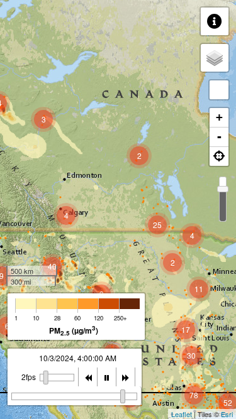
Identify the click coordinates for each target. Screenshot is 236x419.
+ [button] (219, 117)
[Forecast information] (214, 21)
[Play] (107, 376)
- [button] (219, 136)
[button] (219, 156)
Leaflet (181, 414)
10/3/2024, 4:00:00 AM (77, 357)
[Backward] (88, 376)
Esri (227, 414)
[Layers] (214, 58)
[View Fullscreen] (219, 89)
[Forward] (125, 376)
